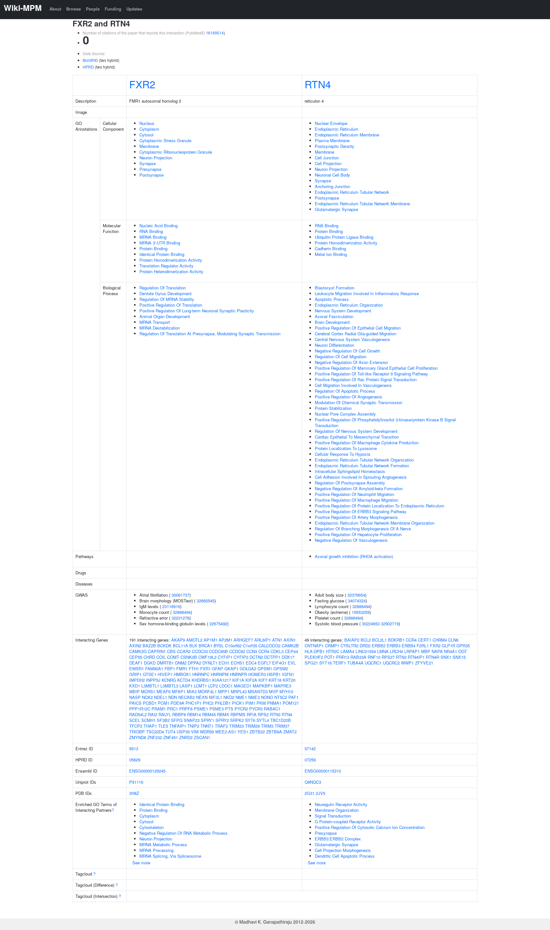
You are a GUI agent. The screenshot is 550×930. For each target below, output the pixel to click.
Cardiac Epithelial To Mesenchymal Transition (357, 437)
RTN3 (275, 714)
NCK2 (147, 697)
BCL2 (366, 640)
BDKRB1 (396, 640)
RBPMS (237, 714)
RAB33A (358, 657)
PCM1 (163, 703)
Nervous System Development (343, 311)
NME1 (241, 697)
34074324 (357, 601)
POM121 (291, 703)
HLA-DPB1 (315, 651)
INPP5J (153, 680)
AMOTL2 (194, 640)
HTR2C (332, 651)
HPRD (88, 66)
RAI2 (152, 714)
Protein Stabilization (333, 408)
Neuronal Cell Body (332, 175)
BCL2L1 (379, 640)
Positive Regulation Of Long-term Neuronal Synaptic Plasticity (196, 311)
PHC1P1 (193, 703)
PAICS (135, 703)
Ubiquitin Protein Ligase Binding (344, 237)
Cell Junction (327, 158)
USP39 (183, 732)
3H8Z (134, 793)
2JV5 (320, 793)
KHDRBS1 (201, 680)
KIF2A (251, 680)
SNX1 (446, 657)
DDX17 (288, 657)
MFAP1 (179, 691)
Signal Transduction (333, 816)
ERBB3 (393, 646)
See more (141, 863)
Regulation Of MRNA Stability (166, 299)
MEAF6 (164, 691)
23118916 (171, 606)
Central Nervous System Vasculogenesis (352, 339)
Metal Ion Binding (331, 254)
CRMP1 (332, 646)
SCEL (134, 720)
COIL (161, 657)
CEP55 (135, 657)
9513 (133, 748)
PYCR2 (241, 709)
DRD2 (365, 646)
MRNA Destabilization (159, 328)
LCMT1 (200, 686)
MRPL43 (239, 691)
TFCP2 (135, 726)
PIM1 (250, 703)
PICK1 (238, 703)
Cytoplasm (149, 129)
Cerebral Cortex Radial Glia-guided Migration (355, 334)
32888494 (182, 612)
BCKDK (164, 646)
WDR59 (207, 732)
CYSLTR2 (349, 646)
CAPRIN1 (157, 651)
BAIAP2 (351, 640)
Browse (73, 9)
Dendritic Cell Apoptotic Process (345, 856)
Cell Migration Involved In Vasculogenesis (353, 385)
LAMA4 (347, 651)
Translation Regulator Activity (166, 266)
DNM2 (181, 663)
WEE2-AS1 (225, 732)
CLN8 (453, 640)
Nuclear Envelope (331, 123)
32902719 (390, 624)
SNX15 (459, 657)
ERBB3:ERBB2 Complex (338, 839)
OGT (462, 651)
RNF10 (374, 657)
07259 (310, 760)
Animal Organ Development (164, 316)
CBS (171, 651)
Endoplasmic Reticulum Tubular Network (352, 192)
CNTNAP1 (314, 646)
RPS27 (388, 657)
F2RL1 (423, 646)
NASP (135, 697)
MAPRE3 (282, 686)
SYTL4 (263, 720)
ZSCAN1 (202, 737)
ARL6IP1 (262, 640)
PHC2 (208, 703)
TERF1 (339, 663)
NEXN (202, 697)
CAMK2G (138, 651)
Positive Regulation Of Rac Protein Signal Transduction (366, 379)
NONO (267, 697)
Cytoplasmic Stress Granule (165, 140)
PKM (261, 703)
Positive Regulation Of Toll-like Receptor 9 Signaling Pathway (371, 374)
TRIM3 (267, 726)
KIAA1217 (221, 680)
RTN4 (318, 83)
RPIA (252, 714)
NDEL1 (160, 697)
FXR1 (205, 668)
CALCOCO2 (269, 646)
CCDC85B (218, 651)
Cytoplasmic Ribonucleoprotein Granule (175, 152)
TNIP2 (193, 726)
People (93, 9)
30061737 (180, 595)
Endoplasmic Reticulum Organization (349, 305)
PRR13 (342, 657)
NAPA (437, 651)
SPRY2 (222, 720)
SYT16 (325, 663)
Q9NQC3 (313, 782)
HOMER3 (257, 674)
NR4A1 (450, 651)
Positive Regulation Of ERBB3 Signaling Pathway (360, 511)
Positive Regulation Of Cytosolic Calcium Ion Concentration (370, 827)
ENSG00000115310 (323, 771)
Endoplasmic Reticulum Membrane (347, 135)
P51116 (136, 782)
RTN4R (432, 657)
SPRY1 (207, 720)
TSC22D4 (155, 732)
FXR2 (142, 83)
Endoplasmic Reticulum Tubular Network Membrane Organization (374, 523)
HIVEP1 (165, 674)
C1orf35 (250, 646)
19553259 (361, 612)
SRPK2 (237, 720)
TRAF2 (221, 726)
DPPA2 (194, 663)
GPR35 (463, 646)
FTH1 (194, 668)
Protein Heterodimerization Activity (171, 271)
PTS (229, 709)
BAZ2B (149, 646)
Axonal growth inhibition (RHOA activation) (354, 556)
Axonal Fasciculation (334, 316)
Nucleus (146, 123)
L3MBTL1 (150, 686)
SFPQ (176, 720)
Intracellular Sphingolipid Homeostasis (350, 471)
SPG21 (311, 663)
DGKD (150, 663)
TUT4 (170, 732)
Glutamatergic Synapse (336, 209)
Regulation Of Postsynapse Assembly (350, 483)
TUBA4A (355, 663)
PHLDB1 (223, 703)
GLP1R (448, 646)
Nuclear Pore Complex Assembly (345, 414)
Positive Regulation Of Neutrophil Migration (354, 494)
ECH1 (224, 663)
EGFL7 (264, 663)
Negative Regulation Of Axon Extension (351, 362)
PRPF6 (186, 709)
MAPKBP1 (263, 686)
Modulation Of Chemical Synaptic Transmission (358, 402)
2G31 (309, 793)
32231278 (180, 618)
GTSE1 (149, 674)
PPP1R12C (139, 709)
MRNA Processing (156, 850)
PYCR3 (256, 709)
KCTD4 (183, 680)
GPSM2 (280, 668)
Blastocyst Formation (334, 288)
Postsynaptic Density (334, 146)
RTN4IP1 (416, 657)
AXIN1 (290, 640)
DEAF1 (136, 663)
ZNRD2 (186, 737)
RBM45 (209, 714)
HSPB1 (274, 674)
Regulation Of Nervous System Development (356, 431)
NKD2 (228, 697)
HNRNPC (200, 674)
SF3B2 (163, 720)
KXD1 (134, 686)
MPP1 (223, 691)
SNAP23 (192, 720)
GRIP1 (135, 674)
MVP (273, 691)
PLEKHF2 (314, 657)
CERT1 (424, 640)
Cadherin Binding (330, 248)
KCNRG (169, 680)
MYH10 (286, 691)
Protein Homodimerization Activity (170, 260)
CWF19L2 (207, 657)
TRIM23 (236, 726)
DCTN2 (256, 657)
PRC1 (172, 709)
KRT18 (275, 680)
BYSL (219, 646)
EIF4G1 (279, 663)
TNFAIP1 (177, 726)
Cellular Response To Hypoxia (342, 454)
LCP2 (213, 686)
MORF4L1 (207, 691)
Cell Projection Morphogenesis (343, 850)
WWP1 (407, 663)
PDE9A (177, 703)
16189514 (215, 32)
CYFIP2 (241, 657)
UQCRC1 (373, 663)
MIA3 (192, 691)
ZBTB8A (274, 732)
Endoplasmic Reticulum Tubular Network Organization (364, 460)
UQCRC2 (391, 663)
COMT (173, 657)
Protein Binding (153, 248)
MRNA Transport (154, 322)
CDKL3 (277, 651)
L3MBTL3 (169, 686)
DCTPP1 (272, 657)
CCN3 (251, 651)
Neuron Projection (155, 158)
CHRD (149, 657)
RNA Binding (151, 231)
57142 (310, 748)
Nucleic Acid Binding (158, 225)
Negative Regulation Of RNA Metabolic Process (183, 833)
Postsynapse (151, 175)
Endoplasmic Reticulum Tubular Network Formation (362, 465)
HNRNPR (238, 674)
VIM (195, 732)
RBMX (223, 714)
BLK (193, 646)
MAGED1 (242, 686)
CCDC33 (200, 651)
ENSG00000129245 (147, 771)
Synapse (147, 163)
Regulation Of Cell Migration (340, 356)
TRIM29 (252, 726)
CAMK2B (290, 646)
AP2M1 (225, 640)
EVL (292, 663)
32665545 (206, 601)
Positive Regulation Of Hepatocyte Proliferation (358, 534)
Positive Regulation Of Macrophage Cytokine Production (367, 443)
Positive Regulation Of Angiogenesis (348, 397)
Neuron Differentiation (334, 345)
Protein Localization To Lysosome (346, 448)
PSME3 (216, 709)
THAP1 (150, 726)
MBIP (134, 691)
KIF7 (262, 680)
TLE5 (163, 726)
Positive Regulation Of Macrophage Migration (356, 500)
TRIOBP (137, 732)
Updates (134, 9)
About (55, 9)
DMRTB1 (165, 663)
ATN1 (277, 640)
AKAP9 (178, 640)
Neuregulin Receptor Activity (341, 804)
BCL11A (180, 646)
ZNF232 (154, 737)
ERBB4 (408, 646)
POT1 (329, 657)
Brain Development (332, 322)
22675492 (218, 624)
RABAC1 (272, 709)
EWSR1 (136, 668)
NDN (172, 697)
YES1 (242, 732)
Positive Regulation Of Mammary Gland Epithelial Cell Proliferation (376, 368)
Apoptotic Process (332, 299)
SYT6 (250, 720)
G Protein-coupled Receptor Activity (348, 821)
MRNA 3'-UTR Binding (159, 243)
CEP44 (291, 651)
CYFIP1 (225, 657)
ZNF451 (170, 737)
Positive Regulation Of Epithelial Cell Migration (358, 328)
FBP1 (170, 668)
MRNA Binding (152, 237)
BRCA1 (205, 646)
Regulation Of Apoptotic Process (345, 391)
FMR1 (181, 668)
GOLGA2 (248, 668)
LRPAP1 (412, 651)
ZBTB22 (257, 732)
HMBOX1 (182, 674)
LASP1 (186, 686)
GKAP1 (231, 668)
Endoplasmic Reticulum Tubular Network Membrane (362, 203)
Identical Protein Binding (161, 254)
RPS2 (263, 714)
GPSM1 (264, 668)
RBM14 (194, 714)
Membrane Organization (337, 810)
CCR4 (263, 651)
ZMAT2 (290, 732)
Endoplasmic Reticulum (336, 129)
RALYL (165, 714)
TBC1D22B (280, 720)
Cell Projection (328, 163)
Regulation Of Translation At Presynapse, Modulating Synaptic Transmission (209, 334)
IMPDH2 (137, 680)
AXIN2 (135, 646)
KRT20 (289, 680)
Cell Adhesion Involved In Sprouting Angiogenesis (361, 477)
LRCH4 (396, 651)
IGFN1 (288, 674)
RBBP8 (179, 714)
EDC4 (251, 663)
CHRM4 (440, 640)
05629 (134, 760)
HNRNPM (220, 674)
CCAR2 (184, 651)
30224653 (371, 624)
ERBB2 (378, 646)
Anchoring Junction (332, 186)
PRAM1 (159, 709)
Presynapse (150, 169)
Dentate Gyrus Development (165, 293)
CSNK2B (188, 657)
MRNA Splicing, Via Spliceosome (170, 856)
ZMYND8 (137, 737)
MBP (425, 651)
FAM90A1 (154, 668)
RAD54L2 (138, 714)
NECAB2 (186, 697)
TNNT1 (207, 726)
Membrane (149, 146)
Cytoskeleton (151, 827)
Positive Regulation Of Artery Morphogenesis (356, 517)
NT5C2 (280, 697)
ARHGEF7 (243, 640)
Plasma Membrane (332, 140)
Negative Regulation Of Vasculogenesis (351, 540)
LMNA (383, 651)
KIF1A (238, 680)
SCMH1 (148, 720)
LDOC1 (226, 686)
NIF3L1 (215, 697)
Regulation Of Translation (162, 288)
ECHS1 (237, 663)
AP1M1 (210, 640)
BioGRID (90, 60)
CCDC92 (237, 651)
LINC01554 (366, 651)
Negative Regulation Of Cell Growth (347, 351)
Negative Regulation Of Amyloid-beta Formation (359, 488)
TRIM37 (282, 726)
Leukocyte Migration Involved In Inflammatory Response (367, 293)
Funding (113, 9)
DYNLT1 (209, 663)
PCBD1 (150, 703)
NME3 (254, 697)
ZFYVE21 (424, 663)
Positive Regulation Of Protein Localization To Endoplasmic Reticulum (379, 506)
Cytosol (146, 135)
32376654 (356, 595)
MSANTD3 (258, 691)
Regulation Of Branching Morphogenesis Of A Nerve (363, 529)
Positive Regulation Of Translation (170, 305)
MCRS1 (148, 691)
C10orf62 (233, 646)
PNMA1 (274, 703)
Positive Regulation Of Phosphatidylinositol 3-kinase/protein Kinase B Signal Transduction (385, 422)
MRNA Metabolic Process (163, 844)
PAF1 (293, 697)
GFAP (217, 668)
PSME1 (201, 709)
